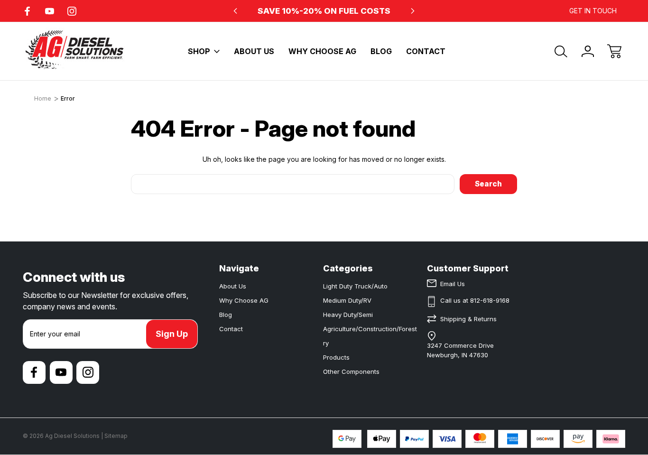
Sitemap (116, 435)
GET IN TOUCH (593, 11)
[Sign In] (588, 51)
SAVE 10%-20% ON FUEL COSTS (324, 11)
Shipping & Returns (468, 319)
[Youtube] (49, 11)
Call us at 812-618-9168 (474, 300)
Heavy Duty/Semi (348, 314)
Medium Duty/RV (347, 300)
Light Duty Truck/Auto (355, 286)
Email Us (452, 284)
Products (336, 357)
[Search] (561, 51)
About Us (254, 51)
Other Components (351, 371)
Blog (381, 51)
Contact (425, 51)
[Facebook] (27, 11)
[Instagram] (71, 11)
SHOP (199, 51)
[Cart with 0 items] (614, 51)
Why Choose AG (322, 51)
